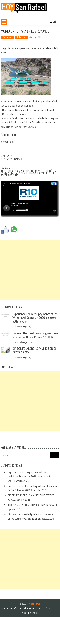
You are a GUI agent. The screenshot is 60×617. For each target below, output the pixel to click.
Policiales (21, 37)
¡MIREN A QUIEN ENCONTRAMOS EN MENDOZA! (31, 504)
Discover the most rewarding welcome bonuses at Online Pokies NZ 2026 (35, 335)
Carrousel (7, 37)
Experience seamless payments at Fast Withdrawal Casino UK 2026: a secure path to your (35, 317)
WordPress (19, 608)
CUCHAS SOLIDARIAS (11, 159)
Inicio (24, 613)
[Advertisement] (30, 270)
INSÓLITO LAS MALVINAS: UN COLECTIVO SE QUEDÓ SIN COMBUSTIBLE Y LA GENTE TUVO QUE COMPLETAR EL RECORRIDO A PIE (28, 173)
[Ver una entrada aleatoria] (54, 22)
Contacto (34, 613)
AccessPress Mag (41, 608)
